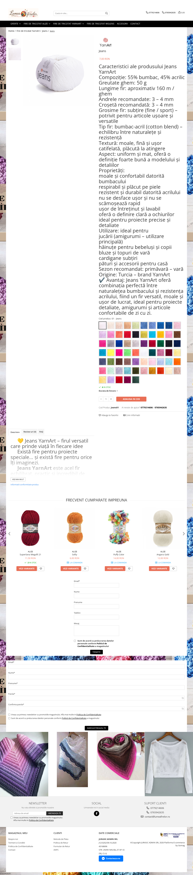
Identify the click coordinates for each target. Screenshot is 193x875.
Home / (12, 30)
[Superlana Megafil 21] (30, 528)
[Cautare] (106, 13)
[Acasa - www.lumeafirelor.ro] (23, 13)
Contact (135, 23)
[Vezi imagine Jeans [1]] (14, 54)
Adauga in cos (131, 399)
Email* (77, 581)
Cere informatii (132, 415)
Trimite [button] (96, 652)
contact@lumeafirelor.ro (157, 816)
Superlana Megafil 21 (30, 554)
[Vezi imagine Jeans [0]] (14, 41)
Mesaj (76, 623)
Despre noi (13, 839)
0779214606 (157, 807)
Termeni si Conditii (16, 842)
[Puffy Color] (118, 528)
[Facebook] (96, 813)
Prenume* (13, 683)
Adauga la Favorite (109, 415)
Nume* (11, 672)
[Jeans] (58, 70)
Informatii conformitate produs (25, 484)
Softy (74, 554)
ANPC (56, 849)
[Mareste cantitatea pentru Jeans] (111, 399)
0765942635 (157, 812)
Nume (76, 591)
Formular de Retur (62, 846)
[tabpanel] (58, 70)
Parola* (11, 694)
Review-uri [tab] (30, 431)
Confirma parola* (16, 704)
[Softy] (74, 528)
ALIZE (30, 551)
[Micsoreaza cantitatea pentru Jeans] (101, 399)
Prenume (78, 602)
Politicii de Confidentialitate (92, 645)
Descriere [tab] (15, 432)
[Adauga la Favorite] (40, 568)
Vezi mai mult (18, 479)
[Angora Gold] (163, 528)
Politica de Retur (61, 842)
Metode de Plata (61, 839)
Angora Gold (163, 554)
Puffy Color (118, 554)
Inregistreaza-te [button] (96, 728)
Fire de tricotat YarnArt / (29, 30)
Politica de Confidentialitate (88, 714)
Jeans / (45, 30)
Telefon (77, 612)
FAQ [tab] (41, 431)
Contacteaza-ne (113, 858)
